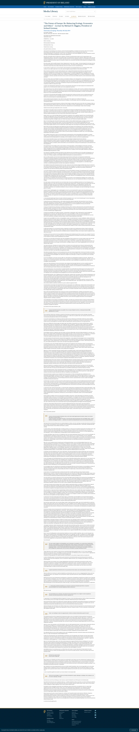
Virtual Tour (74, 712)
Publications (61, 718)
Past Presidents (49, 715)
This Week (48, 720)
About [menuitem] (85, 6)
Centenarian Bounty (75, 723)
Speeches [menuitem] (74, 16)
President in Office (50, 712)
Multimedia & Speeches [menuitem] (69, 6)
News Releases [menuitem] (82, 16)
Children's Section (87, 712)
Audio (60, 714)
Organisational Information (76, 721)
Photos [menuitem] (56, 16)
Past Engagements (50, 721)
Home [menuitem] (45, 6)
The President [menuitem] (51, 6)
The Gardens (74, 715)
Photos (60, 717)
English (85, 4)
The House (73, 714)
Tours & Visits (74, 717)
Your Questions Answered (76, 722)
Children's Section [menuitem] (91, 6)
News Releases (61, 712)
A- (91, 4)
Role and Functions (50, 713)
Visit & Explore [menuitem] (79, 6)
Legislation (49, 714)
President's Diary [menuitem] (58, 6)
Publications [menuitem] (92, 16)
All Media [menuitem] (48, 16)
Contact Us (74, 725)
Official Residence (75, 713)
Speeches (61, 713)
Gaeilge (89, 4)
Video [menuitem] (61, 16)
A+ (93, 4)
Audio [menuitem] (67, 16)
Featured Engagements (51, 722)
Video (60, 715)
